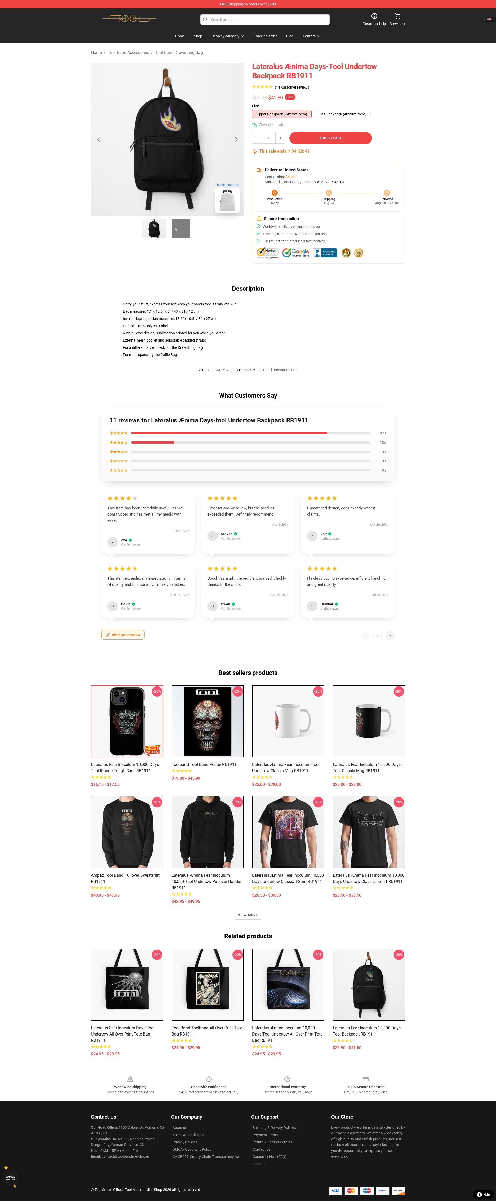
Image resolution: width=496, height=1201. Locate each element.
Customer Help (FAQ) (269, 1157)
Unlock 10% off (10, 1178)
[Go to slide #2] (180, 228)
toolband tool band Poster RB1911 (204, 764)
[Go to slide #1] (154, 228)
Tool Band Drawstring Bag (179, 52)
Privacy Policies (185, 1142)
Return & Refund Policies (272, 1142)
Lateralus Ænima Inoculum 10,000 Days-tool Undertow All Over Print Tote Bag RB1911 (287, 1034)
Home (96, 52)
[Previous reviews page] (365, 636)
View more (248, 915)
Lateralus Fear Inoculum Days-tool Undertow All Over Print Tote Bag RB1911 (122, 1034)
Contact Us (261, 1149)
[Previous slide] (99, 139)
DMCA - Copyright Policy (192, 1149)
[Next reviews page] (390, 636)
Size (255, 106)
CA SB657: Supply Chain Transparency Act (206, 1157)
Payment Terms (265, 1135)
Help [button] (487, 1194)
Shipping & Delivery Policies (274, 1128)
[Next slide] (235, 139)
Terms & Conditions (188, 1135)
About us (180, 1128)
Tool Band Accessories (128, 52)
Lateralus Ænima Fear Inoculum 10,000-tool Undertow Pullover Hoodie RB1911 (206, 881)
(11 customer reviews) (293, 87)
